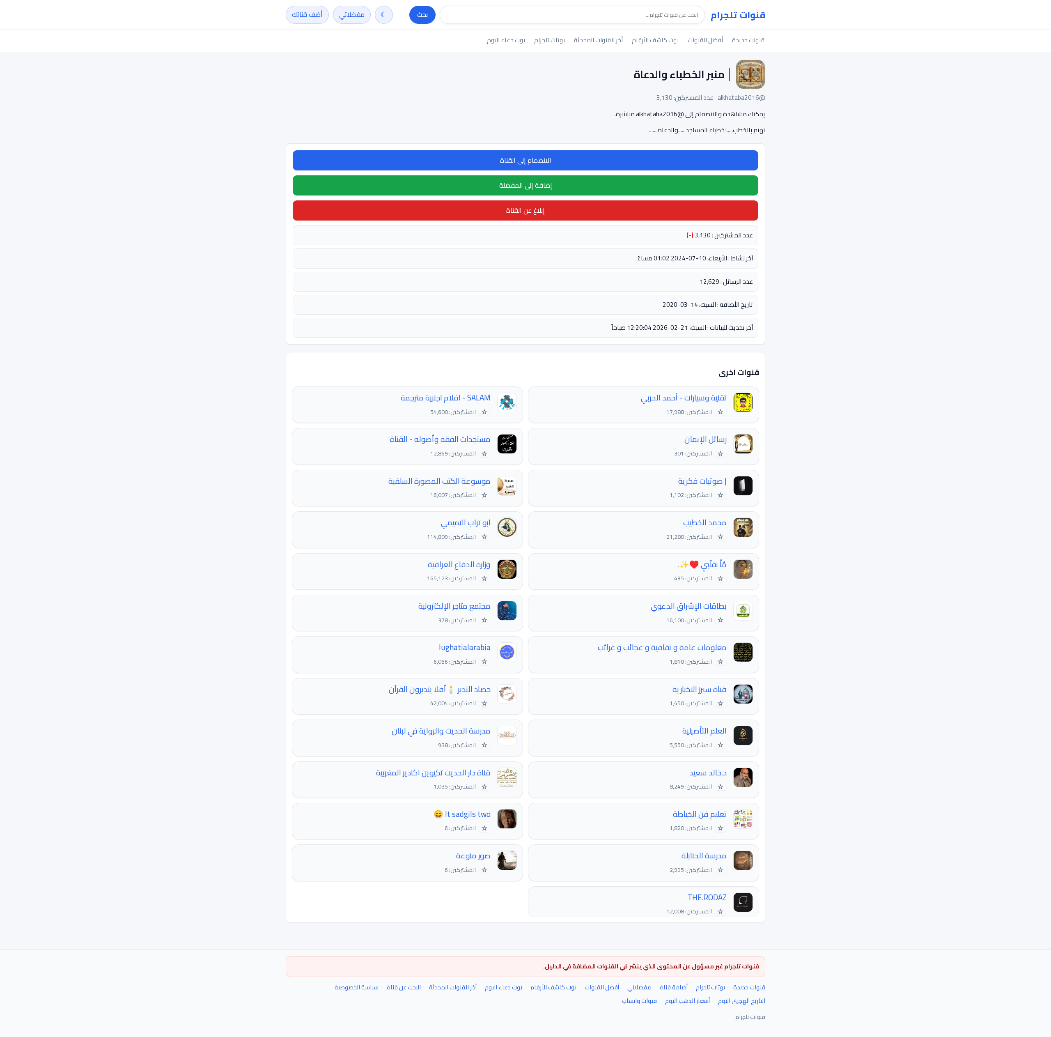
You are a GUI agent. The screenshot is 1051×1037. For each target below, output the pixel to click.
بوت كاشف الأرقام (655, 40)
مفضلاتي (352, 14)
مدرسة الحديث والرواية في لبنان (441, 731)
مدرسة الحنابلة (704, 856)
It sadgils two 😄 (462, 814)
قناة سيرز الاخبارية (699, 689)
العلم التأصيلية (704, 731)
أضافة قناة (674, 987)
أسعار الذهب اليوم (687, 1000)
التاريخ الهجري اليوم (741, 1000)
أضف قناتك (307, 14)
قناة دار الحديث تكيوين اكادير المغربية (433, 773)
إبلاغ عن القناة (525, 210)
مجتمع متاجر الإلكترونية (454, 606)
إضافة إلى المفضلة (525, 185)
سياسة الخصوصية (357, 987)
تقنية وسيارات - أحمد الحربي (684, 398)
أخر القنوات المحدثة (598, 40)
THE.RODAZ (707, 897)
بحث (422, 14)
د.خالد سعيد (708, 773)
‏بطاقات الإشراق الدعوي (689, 606)
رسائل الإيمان (705, 439)
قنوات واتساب (639, 1000)
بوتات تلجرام (549, 40)
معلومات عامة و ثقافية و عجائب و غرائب (662, 647)
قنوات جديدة (748, 40)
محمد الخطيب (705, 522)
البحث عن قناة (404, 987)
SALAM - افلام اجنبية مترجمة (446, 398)
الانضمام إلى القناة (525, 160)
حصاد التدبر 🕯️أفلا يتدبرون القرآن (440, 689)
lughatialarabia (465, 647)
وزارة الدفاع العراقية (459, 564)
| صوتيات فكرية (702, 481)
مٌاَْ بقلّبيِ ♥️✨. (702, 564)
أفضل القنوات (705, 40)
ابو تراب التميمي (466, 522)
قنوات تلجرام (738, 14)
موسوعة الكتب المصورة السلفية (439, 481)
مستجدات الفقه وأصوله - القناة (440, 439)
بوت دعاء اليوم (506, 40)
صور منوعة (473, 856)
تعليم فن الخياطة (700, 814)
